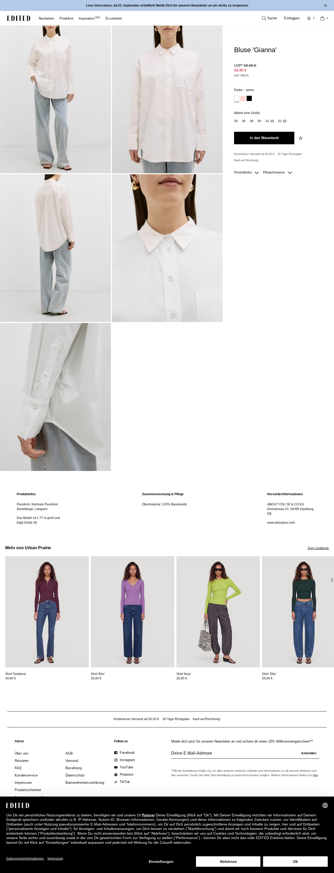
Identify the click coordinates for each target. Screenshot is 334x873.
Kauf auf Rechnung (246, 160)
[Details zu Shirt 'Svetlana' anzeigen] (47, 612)
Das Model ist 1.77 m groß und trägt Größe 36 (38, 520)
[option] (236, 99)
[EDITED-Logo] (18, 18)
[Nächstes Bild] (332, 580)
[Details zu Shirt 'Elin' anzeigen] (132, 612)
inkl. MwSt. (241, 75)
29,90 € (96, 678)
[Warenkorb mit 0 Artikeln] (322, 18)
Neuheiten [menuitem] (46, 18)
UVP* (245, 65)
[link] (19, 742)
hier (315, 775)
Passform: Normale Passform (37, 504)
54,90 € (240, 70)
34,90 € (10, 678)
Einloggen (292, 18)
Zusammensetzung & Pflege (163, 494)
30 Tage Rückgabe (290, 154)
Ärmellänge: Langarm (32, 509)
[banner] (167, 5)
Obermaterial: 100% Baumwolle (164, 504)
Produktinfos (243, 172)
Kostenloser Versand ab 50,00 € (254, 154)
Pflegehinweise (274, 172)
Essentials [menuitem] (114, 18)
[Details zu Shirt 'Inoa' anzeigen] (218, 612)
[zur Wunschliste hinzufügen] (301, 138)
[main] (167, 508)
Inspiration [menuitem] (89, 18)
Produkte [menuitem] (66, 18)
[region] (42, 508)
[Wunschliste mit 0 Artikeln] (309, 18)
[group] (245, 755)
